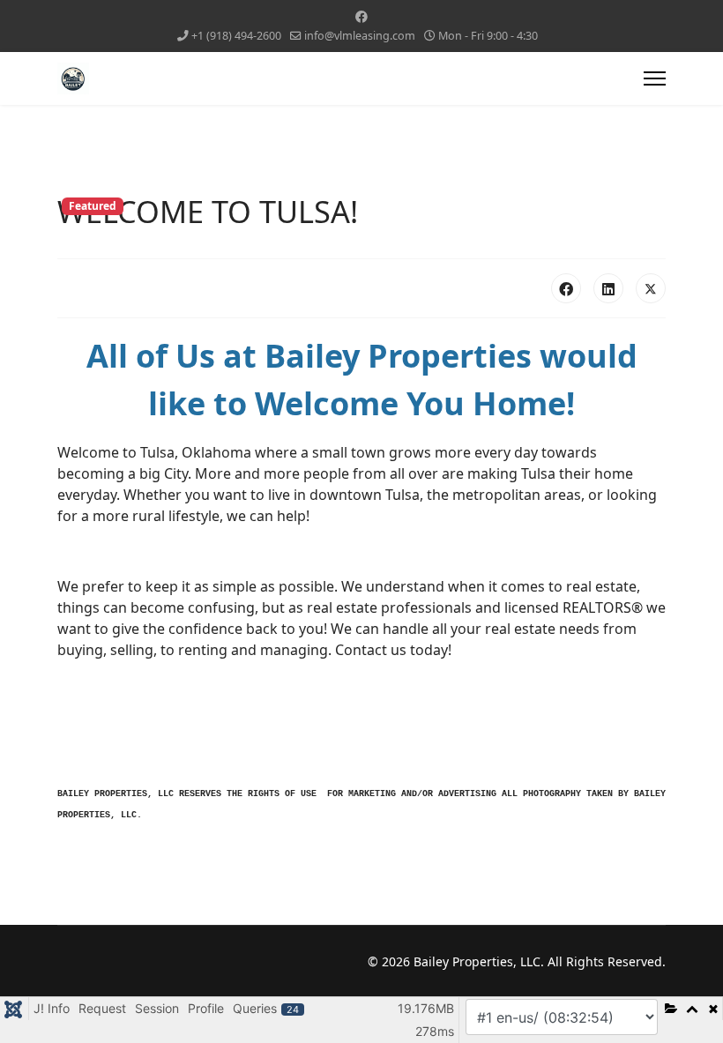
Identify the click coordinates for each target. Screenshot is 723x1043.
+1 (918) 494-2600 (236, 35)
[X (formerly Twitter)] (651, 288)
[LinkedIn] (608, 288)
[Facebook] (361, 16)
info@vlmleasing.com (359, 35)
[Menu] (655, 78)
